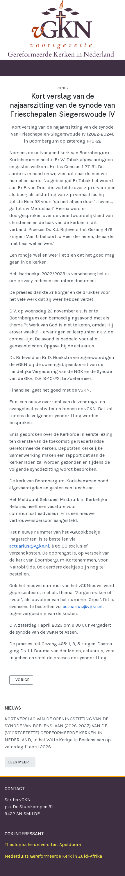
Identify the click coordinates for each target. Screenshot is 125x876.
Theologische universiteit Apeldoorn (43, 844)
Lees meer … (20, 762)
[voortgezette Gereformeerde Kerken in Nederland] (59, 28)
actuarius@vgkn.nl (29, 546)
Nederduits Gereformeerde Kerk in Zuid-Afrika (53, 856)
